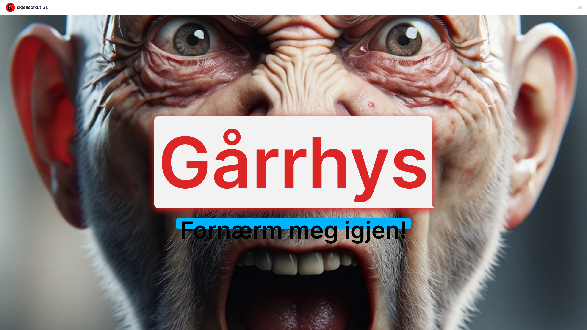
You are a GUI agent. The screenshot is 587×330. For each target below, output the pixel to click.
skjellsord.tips (32, 7)
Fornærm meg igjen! (293, 230)
